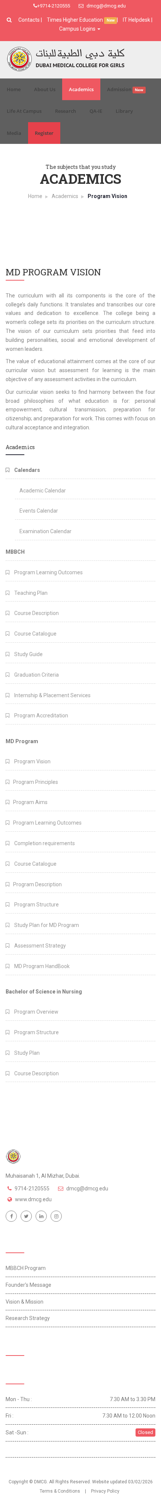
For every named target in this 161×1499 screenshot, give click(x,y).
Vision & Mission (24, 1302)
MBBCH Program (26, 1268)
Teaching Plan (30, 593)
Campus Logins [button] (78, 29)
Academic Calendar (42, 491)
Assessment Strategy (39, 946)
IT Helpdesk (136, 20)
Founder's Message (28, 1285)
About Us (44, 89)
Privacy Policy (105, 1491)
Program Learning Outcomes (48, 572)
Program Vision (32, 761)
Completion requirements (44, 843)
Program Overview (35, 1012)
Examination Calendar (45, 531)
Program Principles (35, 782)
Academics (81, 89)
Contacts (29, 20)
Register (44, 133)
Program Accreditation (40, 715)
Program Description (37, 884)
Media (14, 133)
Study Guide (28, 654)
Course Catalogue (35, 634)
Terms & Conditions (60, 1491)
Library (124, 111)
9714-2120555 (32, 1189)
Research (65, 111)
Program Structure (36, 905)
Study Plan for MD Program (46, 925)
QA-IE (95, 111)
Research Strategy (28, 1318)
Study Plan (26, 1053)
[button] (10, 20)
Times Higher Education (75, 20)
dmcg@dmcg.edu (105, 6)
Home (14, 89)
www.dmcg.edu (33, 1199)
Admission (125, 89)
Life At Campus (24, 111)
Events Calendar (38, 511)
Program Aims (30, 802)
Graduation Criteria (36, 675)
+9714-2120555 (53, 6)
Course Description (36, 613)
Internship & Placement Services (52, 695)
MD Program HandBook (41, 966)
